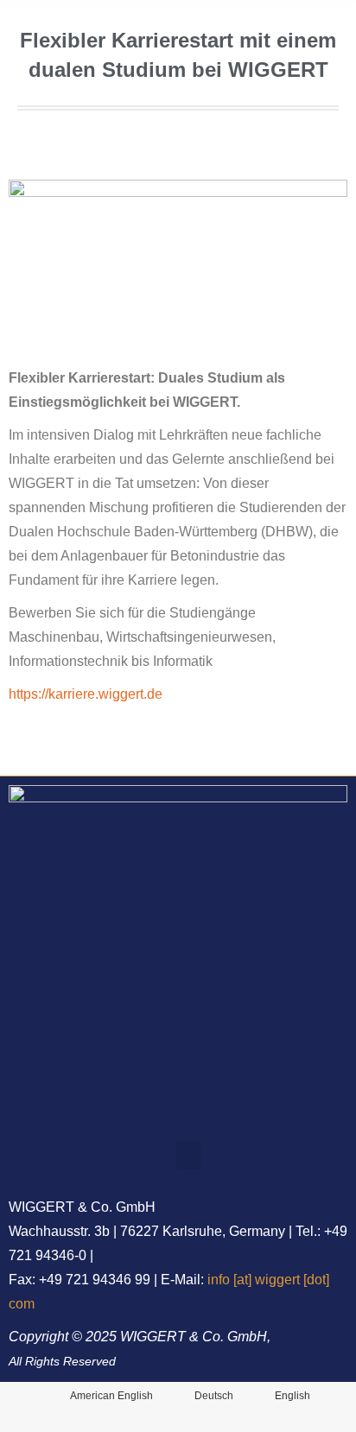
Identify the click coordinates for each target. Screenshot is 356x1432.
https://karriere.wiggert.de (85, 694)
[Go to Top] (330, 1406)
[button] (188, 1155)
